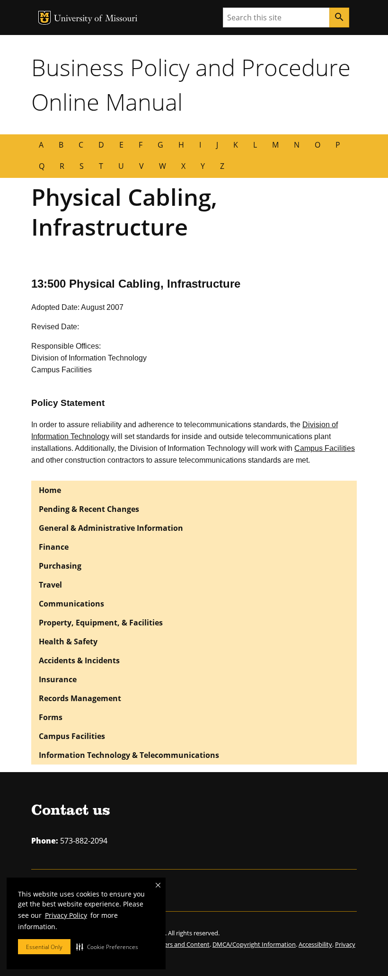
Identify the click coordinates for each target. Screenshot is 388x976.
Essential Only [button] (44, 947)
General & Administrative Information (111, 528)
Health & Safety (68, 641)
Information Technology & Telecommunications (129, 755)
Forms (50, 717)
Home (50, 490)
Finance (54, 547)
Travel (50, 585)
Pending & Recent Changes (89, 509)
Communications (71, 603)
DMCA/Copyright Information (254, 944)
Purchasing (60, 566)
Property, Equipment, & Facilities (101, 622)
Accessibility (315, 944)
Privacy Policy (66, 915)
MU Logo (44, 18)
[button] (107, 946)
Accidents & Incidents (79, 660)
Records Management (80, 698)
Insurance (58, 679)
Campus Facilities (324, 448)
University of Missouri (96, 19)
